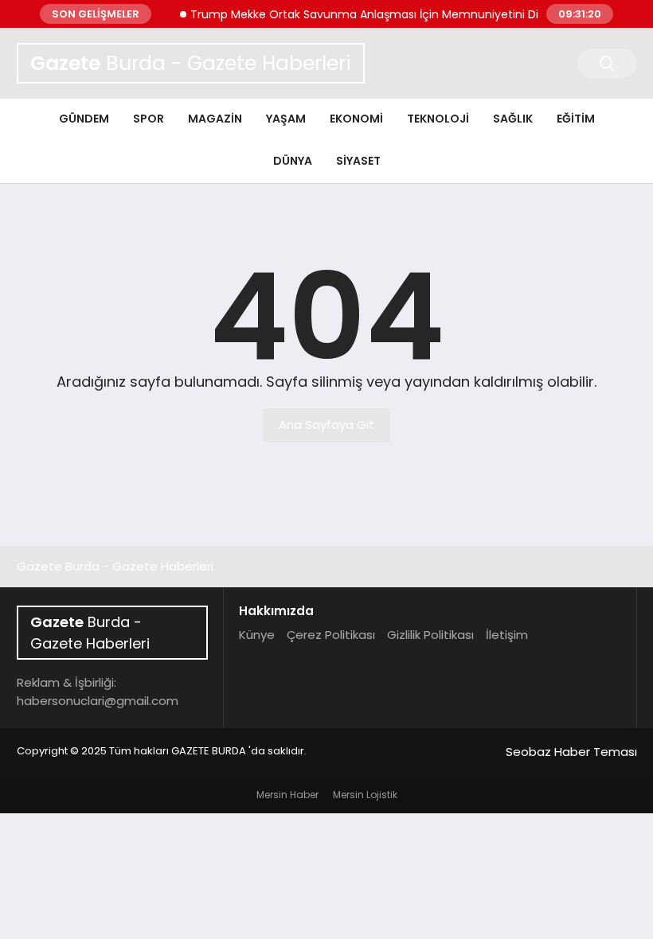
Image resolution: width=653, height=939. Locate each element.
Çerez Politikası (331, 634)
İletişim (507, 634)
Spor (148, 119)
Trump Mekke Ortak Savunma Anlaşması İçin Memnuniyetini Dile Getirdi (382, 14)
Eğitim (576, 119)
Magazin (215, 119)
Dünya (292, 161)
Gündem (84, 119)
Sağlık (513, 119)
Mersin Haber (287, 794)
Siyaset (358, 161)
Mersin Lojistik (365, 794)
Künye (257, 634)
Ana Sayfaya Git (326, 424)
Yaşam (286, 119)
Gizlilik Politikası (430, 634)
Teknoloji (438, 119)
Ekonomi (356, 119)
